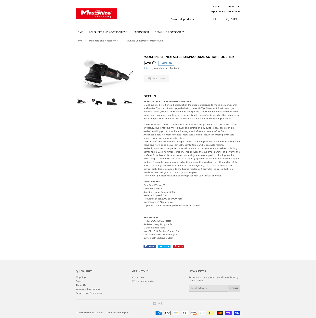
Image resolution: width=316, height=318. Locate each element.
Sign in (214, 12)
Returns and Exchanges (89, 293)
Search (79, 281)
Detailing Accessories (169, 32)
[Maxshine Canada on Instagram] (160, 304)
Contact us (138, 277)
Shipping (149, 68)
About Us (81, 285)
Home (79, 32)
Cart (233, 19)
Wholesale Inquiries (143, 281)
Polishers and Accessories (107, 32)
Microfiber (141, 32)
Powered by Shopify (117, 312)
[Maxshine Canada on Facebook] (154, 304)
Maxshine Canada (93, 312)
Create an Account (231, 12)
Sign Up (234, 288)
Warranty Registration (88, 289)
